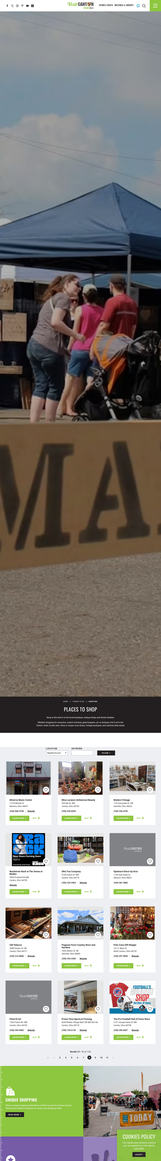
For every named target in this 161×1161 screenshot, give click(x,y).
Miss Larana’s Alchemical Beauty (78, 799)
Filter (105, 753)
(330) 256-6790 (121, 811)
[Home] (80, 5)
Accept (139, 1154)
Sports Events (106, 6)
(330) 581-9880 (121, 882)
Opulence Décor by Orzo (126, 871)
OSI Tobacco (16, 944)
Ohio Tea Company (71, 871)
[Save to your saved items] (46, 789)
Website (31, 811)
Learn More (18, 818)
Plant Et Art (15, 1018)
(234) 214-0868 (17, 956)
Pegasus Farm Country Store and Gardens (78, 946)
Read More (13, 1114)
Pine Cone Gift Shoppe (125, 944)
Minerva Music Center (21, 799)
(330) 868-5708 (17, 811)
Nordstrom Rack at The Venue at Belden (26, 872)
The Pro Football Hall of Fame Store (132, 1018)
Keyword (77, 748)
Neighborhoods (54, 753)
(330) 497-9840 (121, 956)
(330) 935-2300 (69, 958)
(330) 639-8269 (69, 811)
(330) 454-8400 (17, 1030)
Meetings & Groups (124, 6)
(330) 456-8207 (121, 1030)
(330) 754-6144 (69, 1030)
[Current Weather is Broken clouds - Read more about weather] (138, 6)
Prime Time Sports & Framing (77, 1018)
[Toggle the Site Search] (144, 5)
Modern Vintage (122, 799)
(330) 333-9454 (69, 882)
